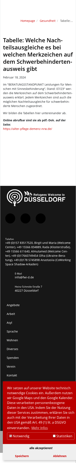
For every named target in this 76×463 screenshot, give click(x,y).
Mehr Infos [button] (39, 428)
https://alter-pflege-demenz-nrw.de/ (27, 129)
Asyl (9, 323)
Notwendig (20, 436)
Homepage (27, 21)
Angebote (13, 305)
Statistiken (64, 436)
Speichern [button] (22, 456)
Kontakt (12, 375)
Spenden (13, 358)
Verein (11, 366)
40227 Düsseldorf (27, 290)
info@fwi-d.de (24, 277)
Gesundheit (48, 21)
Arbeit (11, 314)
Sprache (12, 331)
